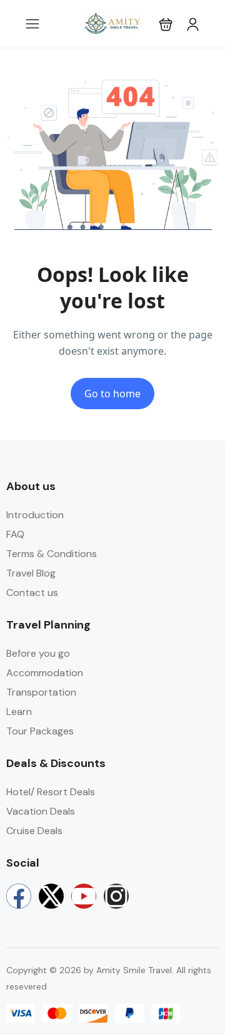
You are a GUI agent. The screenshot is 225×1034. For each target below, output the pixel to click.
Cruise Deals (34, 830)
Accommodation (44, 672)
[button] (166, 24)
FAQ (15, 534)
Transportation (41, 692)
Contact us (32, 592)
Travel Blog (31, 573)
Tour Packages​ (40, 731)
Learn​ (19, 711)
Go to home (112, 393)
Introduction (35, 514)
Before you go (38, 653)
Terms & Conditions (51, 553)
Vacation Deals (40, 811)
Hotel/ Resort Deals (50, 791)
